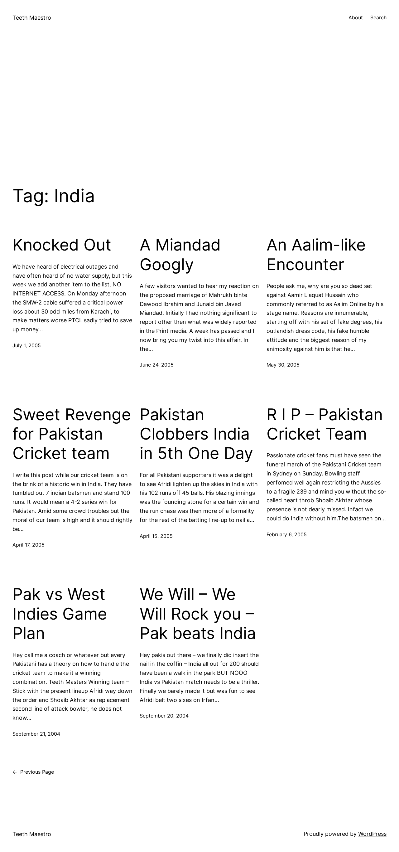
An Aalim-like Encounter (316, 254)
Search (378, 17)
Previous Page (33, 772)
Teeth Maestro (31, 17)
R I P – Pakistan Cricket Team (325, 424)
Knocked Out (61, 245)
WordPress (372, 833)
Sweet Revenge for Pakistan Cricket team (71, 434)
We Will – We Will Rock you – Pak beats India (198, 614)
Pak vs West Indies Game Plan (59, 614)
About (356, 17)
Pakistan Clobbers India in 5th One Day (196, 434)
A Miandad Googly (180, 254)
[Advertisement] (199, 101)
